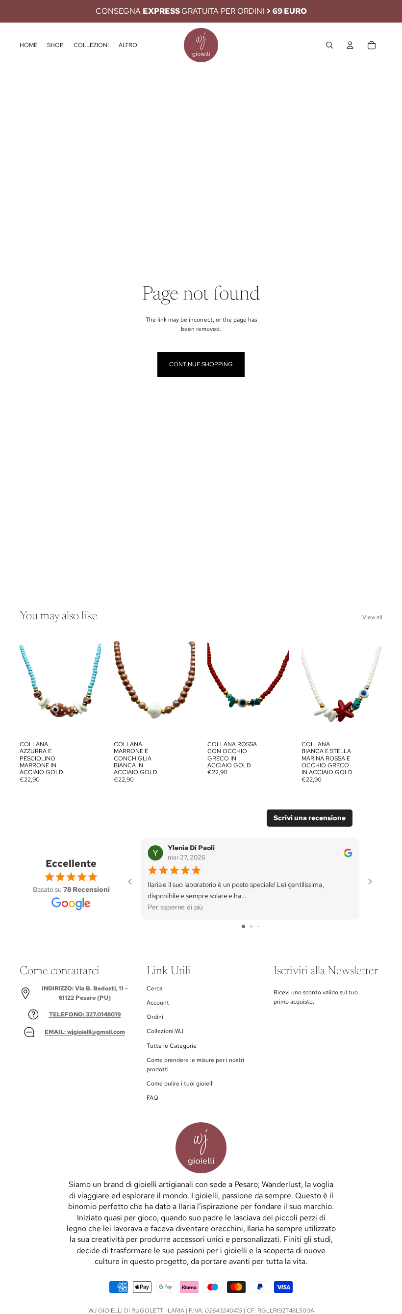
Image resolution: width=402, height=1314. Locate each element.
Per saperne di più (175, 907)
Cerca (154, 988)
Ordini (155, 1017)
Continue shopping (201, 364)
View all (372, 617)
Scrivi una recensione (310, 817)
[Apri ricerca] (329, 45)
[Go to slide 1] (243, 926)
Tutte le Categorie (172, 1046)
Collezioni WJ (165, 1031)
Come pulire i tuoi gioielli (180, 1083)
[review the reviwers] (348, 852)
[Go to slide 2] (251, 926)
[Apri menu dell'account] (350, 45)
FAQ (152, 1098)
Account (158, 1003)
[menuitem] (128, 45)
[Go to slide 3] (258, 926)
